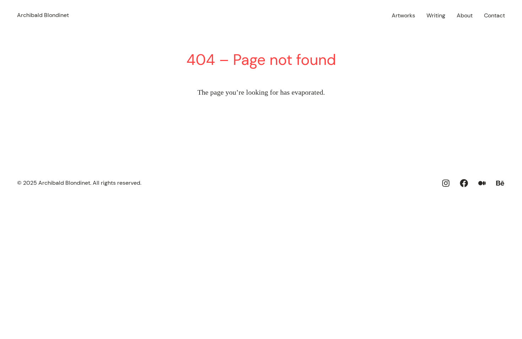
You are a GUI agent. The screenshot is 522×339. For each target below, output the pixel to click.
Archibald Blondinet (43, 15)
